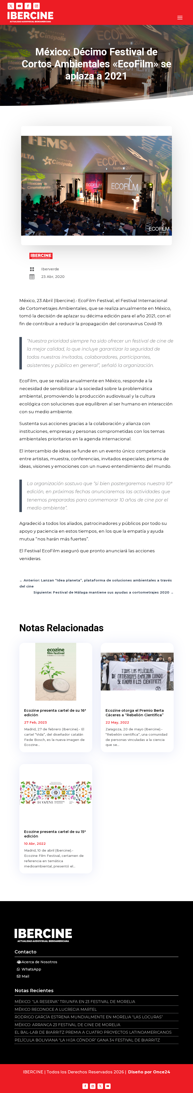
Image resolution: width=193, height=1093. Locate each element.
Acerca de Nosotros (39, 962)
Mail (25, 976)
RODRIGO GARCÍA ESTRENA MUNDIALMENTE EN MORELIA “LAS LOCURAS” (89, 1017)
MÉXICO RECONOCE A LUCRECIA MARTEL (56, 1009)
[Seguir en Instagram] (36, 6)
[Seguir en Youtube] (19, 6)
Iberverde (50, 269)
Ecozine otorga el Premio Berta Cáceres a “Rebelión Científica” (135, 712)
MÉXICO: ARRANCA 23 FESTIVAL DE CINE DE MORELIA (67, 1024)
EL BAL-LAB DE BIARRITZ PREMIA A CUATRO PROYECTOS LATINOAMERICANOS (93, 1032)
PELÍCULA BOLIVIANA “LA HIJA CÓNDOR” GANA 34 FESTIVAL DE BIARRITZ (87, 1040)
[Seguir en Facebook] (28, 6)
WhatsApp (31, 969)
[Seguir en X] (11, 6)
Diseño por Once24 (149, 1072)
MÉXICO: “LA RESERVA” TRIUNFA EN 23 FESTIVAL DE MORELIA (75, 1001)
